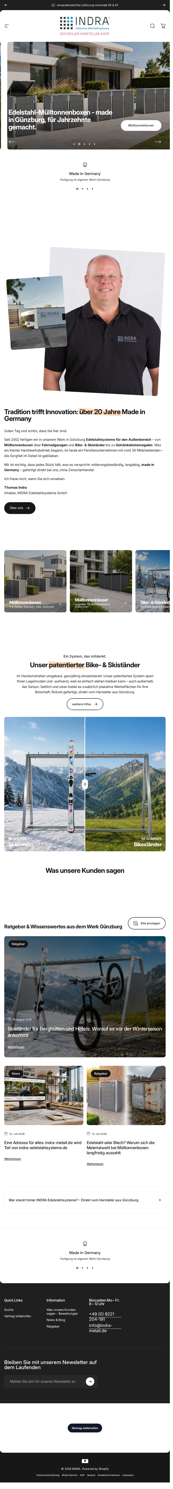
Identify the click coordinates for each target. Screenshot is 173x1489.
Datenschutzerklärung (47, 1475)
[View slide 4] (92, 188)
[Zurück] (6, 5)
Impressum (128, 1475)
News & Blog (56, 1320)
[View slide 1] (77, 188)
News (16, 1073)
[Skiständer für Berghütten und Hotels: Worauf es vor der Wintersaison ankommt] (85, 996)
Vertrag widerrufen (17, 1316)
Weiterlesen (16, 1047)
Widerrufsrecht (69, 1475)
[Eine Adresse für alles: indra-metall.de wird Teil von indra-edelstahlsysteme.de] (43, 1095)
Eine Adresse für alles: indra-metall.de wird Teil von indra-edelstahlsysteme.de (43, 1145)
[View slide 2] (82, 188)
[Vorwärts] (164, 5)
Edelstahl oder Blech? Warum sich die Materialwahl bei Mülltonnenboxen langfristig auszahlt (121, 1147)
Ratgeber (18, 944)
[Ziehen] (85, 784)
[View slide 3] (87, 188)
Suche (8, 1310)
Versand (91, 1475)
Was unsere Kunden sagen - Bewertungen (62, 1311)
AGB (82, 1475)
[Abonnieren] (90, 1381)
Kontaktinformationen (109, 1475)
